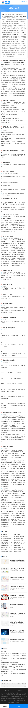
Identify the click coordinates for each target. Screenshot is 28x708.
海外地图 (8, 683)
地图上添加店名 (17, 534)
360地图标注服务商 (18, 538)
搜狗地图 (24, 686)
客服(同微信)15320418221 (23, 2)
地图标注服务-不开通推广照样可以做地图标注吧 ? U (13, 666)
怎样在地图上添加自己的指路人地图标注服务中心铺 (13, 664)
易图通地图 (14, 686)
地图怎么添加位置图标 (6, 549)
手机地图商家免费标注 (19, 540)
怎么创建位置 (4, 534)
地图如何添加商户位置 (19, 547)
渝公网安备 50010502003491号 (8, 704)
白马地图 (8, 686)
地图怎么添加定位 (5, 544)
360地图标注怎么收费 (19, 536)
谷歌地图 (3, 686)
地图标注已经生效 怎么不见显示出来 (9, 662)
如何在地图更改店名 (6, 536)
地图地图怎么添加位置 (6, 547)
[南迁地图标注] (6, 2)
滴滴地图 (19, 683)
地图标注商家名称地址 (19, 542)
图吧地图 (3, 683)
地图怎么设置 (4, 651)
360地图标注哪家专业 (6, 538)
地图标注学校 (17, 545)
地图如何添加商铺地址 (6, 551)
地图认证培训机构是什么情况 (8, 668)
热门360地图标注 (5, 540)
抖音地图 (13, 683)
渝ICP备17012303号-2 (13, 702)
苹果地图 (24, 683)
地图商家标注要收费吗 (6, 542)
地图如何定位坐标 (18, 551)
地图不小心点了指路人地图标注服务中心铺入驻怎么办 (13, 653)
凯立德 (19, 686)
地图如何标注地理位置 (6, 545)
